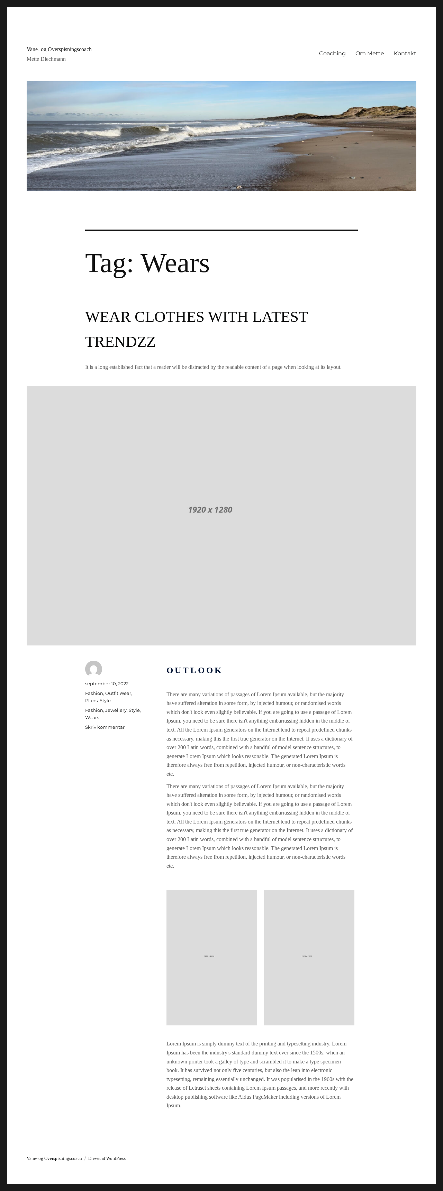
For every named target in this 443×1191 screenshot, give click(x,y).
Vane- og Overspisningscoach (59, 49)
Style (105, 700)
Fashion (94, 693)
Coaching (332, 53)
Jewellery (116, 710)
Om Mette (369, 53)
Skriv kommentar (105, 727)
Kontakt (405, 53)
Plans (91, 700)
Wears (92, 717)
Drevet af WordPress (107, 1158)
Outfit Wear (118, 693)
